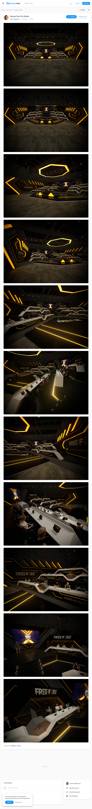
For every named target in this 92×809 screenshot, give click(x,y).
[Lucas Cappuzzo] (6, 17)
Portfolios (9, 10)
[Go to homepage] (13, 3)
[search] (48, 3)
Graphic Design (18, 10)
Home (3, 10)
